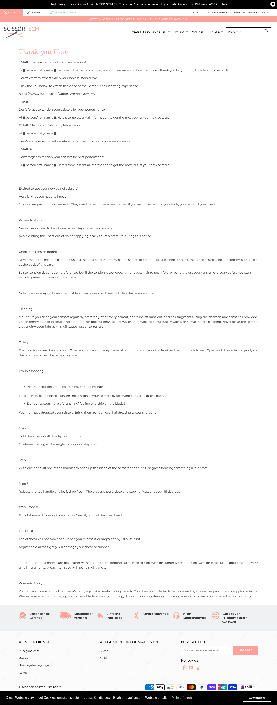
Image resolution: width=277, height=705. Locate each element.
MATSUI (179, 31)
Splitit (104, 658)
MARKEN (198, 31)
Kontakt (24, 672)
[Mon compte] (273, 12)
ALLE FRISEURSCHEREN (149, 31)
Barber (36, 12)
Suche (104, 651)
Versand (24, 658)
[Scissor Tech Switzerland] (24, 31)
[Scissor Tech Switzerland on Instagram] (198, 668)
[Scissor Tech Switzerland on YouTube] (191, 668)
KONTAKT (199, 12)
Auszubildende (65, 12)
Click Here (220, 4)
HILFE (215, 31)
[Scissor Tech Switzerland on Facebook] (184, 668)
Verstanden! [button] (257, 697)
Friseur (13, 12)
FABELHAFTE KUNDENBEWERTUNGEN (233, 12)
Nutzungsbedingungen (35, 665)
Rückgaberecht (29, 651)
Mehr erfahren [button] (182, 697)
